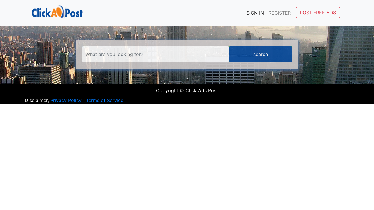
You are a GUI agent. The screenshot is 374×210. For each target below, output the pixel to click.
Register (280, 13)
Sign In (255, 13)
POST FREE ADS (318, 12)
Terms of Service (104, 100)
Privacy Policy (66, 100)
